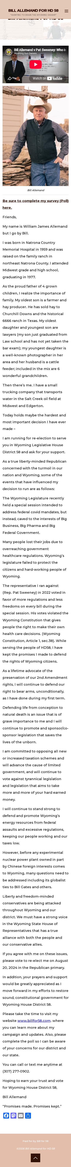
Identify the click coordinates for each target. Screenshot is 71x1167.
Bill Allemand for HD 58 (33, 10)
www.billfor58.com (34, 1021)
